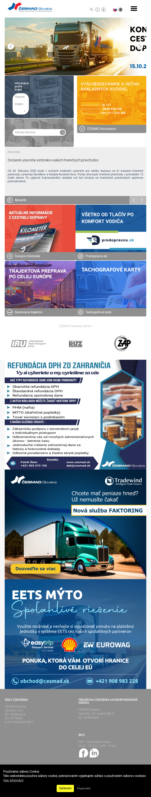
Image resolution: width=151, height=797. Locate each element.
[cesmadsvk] (83, 752)
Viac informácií (13, 780)
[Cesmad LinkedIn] (94, 752)
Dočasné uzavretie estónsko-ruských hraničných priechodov (53, 160)
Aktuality (21, 200)
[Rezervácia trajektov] (40, 296)
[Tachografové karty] (111, 296)
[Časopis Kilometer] (33, 233)
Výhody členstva (25, 132)
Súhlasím (65, 788)
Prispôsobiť (83, 788)
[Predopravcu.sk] (111, 240)
